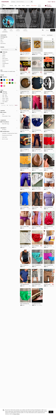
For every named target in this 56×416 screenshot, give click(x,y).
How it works (39, 6)
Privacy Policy (16, 414)
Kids (19, 5)
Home (23, 5)
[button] (13, 1)
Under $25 (4, 93)
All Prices (4, 92)
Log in (49, 1)
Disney (4, 61)
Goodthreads (5, 63)
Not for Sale (5, 139)
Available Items (5, 131)
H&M (3, 65)
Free (3, 114)
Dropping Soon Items (7, 135)
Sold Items (4, 137)
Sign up (53, 1)
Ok (51, 412)
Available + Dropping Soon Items (9, 133)
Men (16, 5)
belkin (3, 55)
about (47, 30)
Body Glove (5, 58)
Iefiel (3, 66)
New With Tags (5, 123)
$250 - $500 (5, 100)
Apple (3, 53)
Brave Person (5, 60)
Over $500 (4, 101)
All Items (4, 112)
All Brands (4, 52)
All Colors (4, 77)
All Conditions (5, 121)
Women (11, 5)
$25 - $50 (4, 95)
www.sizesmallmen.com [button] (23, 25)
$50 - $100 (5, 96)
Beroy (3, 57)
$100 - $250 (5, 98)
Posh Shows (34, 5)
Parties (28, 5)
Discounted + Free (6, 116)
